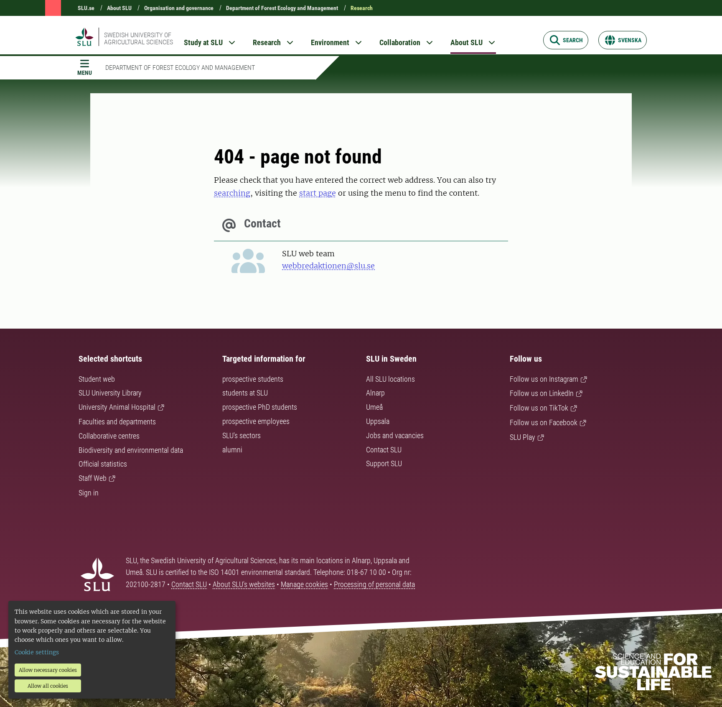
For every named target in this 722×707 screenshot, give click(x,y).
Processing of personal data (374, 584)
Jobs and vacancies (395, 435)
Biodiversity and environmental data (131, 450)
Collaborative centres (109, 435)
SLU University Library (110, 392)
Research (362, 8)
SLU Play (522, 437)
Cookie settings (37, 652)
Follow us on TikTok (539, 407)
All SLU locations (390, 379)
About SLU (119, 8)
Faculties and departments (117, 421)
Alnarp (375, 392)
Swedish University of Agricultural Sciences (138, 38)
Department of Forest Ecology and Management (282, 8)
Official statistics (103, 463)
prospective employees (256, 421)
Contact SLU (384, 449)
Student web (97, 379)
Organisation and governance (179, 8)
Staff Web (93, 478)
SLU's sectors (241, 435)
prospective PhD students (259, 407)
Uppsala (377, 421)
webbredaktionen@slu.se (328, 266)
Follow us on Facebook (543, 422)
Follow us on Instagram (544, 379)
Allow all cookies (48, 686)
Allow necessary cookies (48, 670)
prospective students (252, 379)
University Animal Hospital (117, 407)
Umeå (374, 407)
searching (232, 193)
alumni (232, 449)
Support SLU (384, 463)
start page (317, 193)
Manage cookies (304, 584)
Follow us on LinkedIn (542, 393)
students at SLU (245, 392)
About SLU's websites (244, 584)
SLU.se (86, 8)
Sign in (89, 492)
